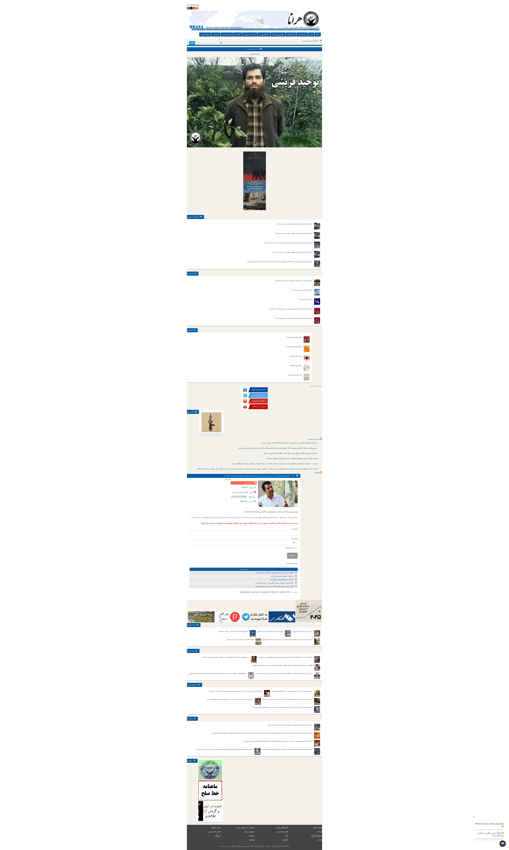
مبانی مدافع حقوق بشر (295, 355)
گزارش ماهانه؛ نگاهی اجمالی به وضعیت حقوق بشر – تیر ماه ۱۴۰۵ (294, 223)
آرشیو (284, 475)
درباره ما (196, 5)
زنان (286, 836)
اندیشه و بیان (277, 475)
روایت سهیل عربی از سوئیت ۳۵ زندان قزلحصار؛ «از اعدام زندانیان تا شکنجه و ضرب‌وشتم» (287, 699)
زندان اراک (274, 592)
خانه (317, 34)
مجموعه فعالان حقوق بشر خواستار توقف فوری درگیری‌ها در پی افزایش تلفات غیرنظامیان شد (287, 749)
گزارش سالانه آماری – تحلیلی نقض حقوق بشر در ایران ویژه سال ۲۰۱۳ (293, 318)
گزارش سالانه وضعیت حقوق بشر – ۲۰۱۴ (301, 289)
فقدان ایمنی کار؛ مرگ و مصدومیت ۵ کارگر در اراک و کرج (274, 573)
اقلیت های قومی (214, 832)
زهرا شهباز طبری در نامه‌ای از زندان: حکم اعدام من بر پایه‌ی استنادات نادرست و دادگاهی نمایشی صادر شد (282, 707)
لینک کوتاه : (251, 497)
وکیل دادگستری (244, 592)
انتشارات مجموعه (314, 439)
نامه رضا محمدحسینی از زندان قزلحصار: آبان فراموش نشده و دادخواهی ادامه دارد (230, 699)
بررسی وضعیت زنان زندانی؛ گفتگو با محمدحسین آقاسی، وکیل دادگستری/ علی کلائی (225, 657)
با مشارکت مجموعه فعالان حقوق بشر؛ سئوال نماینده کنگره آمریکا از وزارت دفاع (290, 453)
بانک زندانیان (227, 34)
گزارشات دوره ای (250, 34)
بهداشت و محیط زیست (245, 828)
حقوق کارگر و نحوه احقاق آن (294, 346)
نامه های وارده (264, 34)
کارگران (285, 840)
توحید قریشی (254, 53)
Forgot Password (292, 563)
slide (288, 475)
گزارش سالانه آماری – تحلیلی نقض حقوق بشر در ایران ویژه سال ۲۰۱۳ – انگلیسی (290, 308)
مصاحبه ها (291, 34)
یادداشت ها (302, 34)
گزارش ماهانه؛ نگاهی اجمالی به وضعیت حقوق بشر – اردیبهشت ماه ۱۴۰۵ (292, 252)
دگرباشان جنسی (282, 828)
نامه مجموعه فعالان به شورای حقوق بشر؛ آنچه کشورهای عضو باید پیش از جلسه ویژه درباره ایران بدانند (224, 749)
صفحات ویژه (205, 34)
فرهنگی (218, 836)
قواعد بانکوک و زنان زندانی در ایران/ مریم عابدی (240, 639)
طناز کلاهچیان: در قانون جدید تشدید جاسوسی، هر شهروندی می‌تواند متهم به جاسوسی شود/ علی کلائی (218, 673)
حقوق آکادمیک (316, 836)
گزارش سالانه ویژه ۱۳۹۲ (305, 299)
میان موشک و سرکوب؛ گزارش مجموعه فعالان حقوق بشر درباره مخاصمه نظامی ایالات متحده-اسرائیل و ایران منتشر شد (279, 261)
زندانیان (251, 836)
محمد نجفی (254, 592)
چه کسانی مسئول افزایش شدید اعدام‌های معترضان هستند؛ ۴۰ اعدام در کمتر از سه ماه (288, 242)
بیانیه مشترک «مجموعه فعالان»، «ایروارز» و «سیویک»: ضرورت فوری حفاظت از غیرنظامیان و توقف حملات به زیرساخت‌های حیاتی (277, 741)
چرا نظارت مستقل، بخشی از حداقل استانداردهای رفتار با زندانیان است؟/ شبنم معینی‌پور (287, 639)
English (192, 43)
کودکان (251, 840)
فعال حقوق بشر (265, 592)
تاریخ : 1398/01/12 (247, 487)
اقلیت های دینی (282, 832)
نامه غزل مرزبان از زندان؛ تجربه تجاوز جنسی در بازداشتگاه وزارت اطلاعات (291, 691)
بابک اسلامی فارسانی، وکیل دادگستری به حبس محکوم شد (274, 583)
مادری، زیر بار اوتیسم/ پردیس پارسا (302, 631)
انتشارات (216, 34)
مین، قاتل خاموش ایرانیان (294, 374)
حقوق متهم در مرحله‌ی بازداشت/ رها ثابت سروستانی (233, 631)
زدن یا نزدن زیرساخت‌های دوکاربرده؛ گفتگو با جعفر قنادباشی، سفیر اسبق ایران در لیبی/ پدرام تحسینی (283, 673)
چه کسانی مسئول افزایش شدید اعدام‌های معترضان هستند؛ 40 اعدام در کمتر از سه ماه (289, 443)
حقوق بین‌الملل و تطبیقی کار (294, 337)
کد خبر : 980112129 (246, 501)
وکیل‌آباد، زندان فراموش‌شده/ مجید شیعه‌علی (270, 631)
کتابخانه (237, 34)
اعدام (320, 840)
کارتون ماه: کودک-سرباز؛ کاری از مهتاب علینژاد (211, 433)
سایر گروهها (216, 828)
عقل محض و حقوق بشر (295, 365)
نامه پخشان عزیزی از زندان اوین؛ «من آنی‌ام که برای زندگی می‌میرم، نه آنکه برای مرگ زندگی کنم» (235, 691)
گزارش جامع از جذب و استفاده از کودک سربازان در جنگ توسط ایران (293, 280)
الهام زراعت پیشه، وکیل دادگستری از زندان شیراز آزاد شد (274, 586)
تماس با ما (190, 5)
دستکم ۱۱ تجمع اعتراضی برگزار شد (281, 579)
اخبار (311, 34)
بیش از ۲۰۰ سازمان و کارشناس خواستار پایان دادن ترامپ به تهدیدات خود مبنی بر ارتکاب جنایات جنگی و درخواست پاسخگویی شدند (274, 463)
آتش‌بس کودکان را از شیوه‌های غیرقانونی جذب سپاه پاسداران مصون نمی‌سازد (291, 458)
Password (294, 538)
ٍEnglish (317, 473)
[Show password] (294, 542)
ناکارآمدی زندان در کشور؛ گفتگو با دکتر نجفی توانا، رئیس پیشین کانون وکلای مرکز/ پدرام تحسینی (285, 657)
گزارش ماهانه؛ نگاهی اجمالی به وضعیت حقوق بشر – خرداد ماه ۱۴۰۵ (293, 233)
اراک (287, 592)
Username (294, 529)
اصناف (319, 832)
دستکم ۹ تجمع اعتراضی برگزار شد (282, 576)
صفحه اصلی (317, 828)
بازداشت (282, 592)
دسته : (250, 492)
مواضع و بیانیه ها (278, 34)
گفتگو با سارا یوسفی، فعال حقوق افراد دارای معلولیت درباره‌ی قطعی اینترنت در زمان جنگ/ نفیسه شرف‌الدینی (282, 665)
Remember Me (290, 548)
